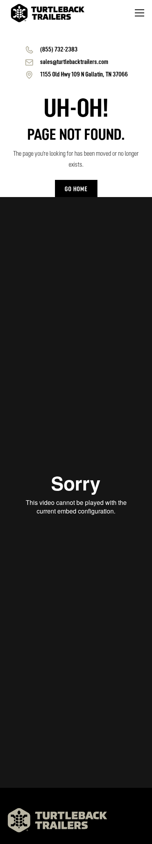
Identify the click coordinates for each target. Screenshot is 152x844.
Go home (76, 190)
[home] (47, 13)
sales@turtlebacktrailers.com (74, 62)
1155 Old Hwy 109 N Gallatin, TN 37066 (84, 75)
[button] (138, 13)
